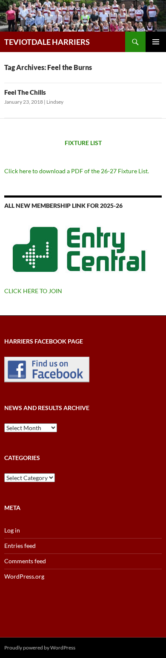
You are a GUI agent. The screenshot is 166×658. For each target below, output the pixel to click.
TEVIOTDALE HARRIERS (47, 42)
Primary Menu (156, 42)
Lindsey (54, 102)
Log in (12, 530)
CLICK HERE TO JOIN (33, 290)
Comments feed (25, 561)
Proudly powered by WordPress (39, 647)
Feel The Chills (25, 92)
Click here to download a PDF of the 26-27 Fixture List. (76, 171)
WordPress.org (24, 576)
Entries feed (20, 545)
